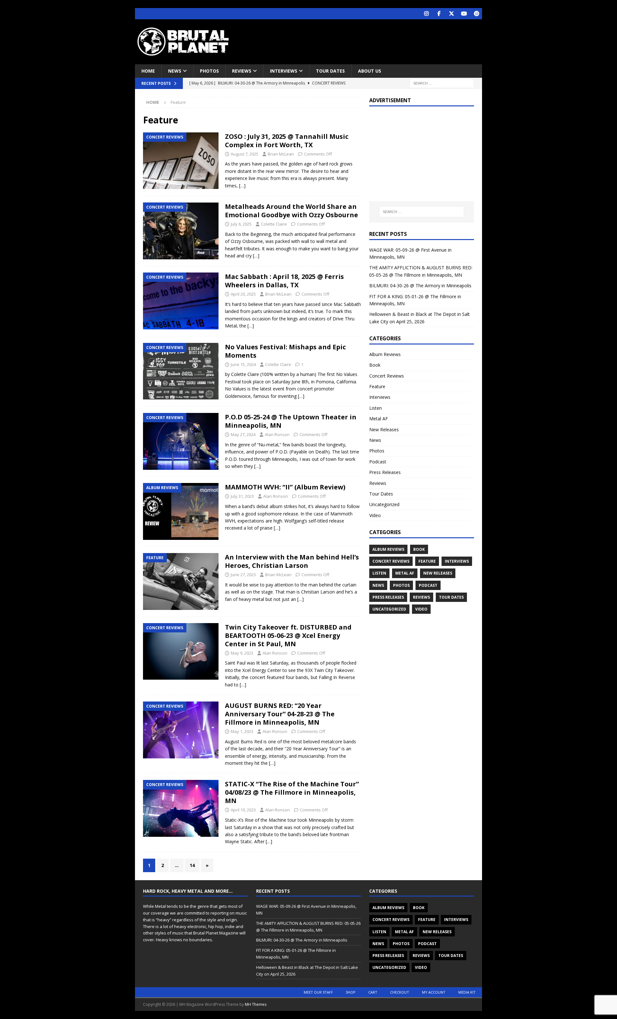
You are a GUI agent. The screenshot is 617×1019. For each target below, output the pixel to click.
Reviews (241, 71)
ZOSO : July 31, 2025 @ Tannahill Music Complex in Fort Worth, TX (286, 140)
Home (148, 71)
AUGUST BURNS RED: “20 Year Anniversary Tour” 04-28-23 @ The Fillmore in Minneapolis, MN (280, 714)
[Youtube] (463, 13)
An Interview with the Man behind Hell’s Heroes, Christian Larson (292, 561)
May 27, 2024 (243, 434)
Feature (377, 386)
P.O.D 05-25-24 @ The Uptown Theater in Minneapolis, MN (290, 421)
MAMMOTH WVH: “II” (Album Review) (285, 487)
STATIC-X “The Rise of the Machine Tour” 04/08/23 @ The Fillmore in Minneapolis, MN (292, 792)
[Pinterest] (476, 13)
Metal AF (378, 419)
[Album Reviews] (181, 511)
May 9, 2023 (242, 653)
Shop (350, 992)
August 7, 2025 (244, 154)
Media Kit (467, 992)
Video (375, 515)
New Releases (384, 429)
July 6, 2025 (241, 224)
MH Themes (255, 1004)
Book (374, 365)
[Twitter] (451, 13)
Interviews (283, 71)
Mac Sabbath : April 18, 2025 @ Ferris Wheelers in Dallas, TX (284, 280)
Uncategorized (384, 504)
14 (192, 865)
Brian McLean (281, 154)
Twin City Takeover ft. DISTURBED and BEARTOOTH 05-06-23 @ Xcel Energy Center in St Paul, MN (288, 635)
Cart (372, 992)
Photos (209, 71)
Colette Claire (274, 224)
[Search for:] (442, 83)
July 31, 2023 (242, 496)
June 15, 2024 (243, 364)
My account (433, 992)
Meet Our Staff (318, 992)
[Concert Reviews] (181, 160)
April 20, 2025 (243, 294)
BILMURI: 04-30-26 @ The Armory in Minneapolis (420, 285)
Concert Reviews (386, 376)
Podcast (377, 462)
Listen (375, 408)
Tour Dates (330, 71)
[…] (242, 186)
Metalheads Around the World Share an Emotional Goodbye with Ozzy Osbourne (291, 210)
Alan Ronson (277, 434)
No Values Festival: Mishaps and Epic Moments (285, 351)
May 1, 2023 (242, 731)
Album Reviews (385, 354)
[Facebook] (438, 13)
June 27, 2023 (243, 574)
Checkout (399, 992)
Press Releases (385, 472)
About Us (369, 71)
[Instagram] (426, 13)
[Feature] (181, 581)
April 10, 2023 (243, 810)
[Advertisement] (370, 40)
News (174, 71)
